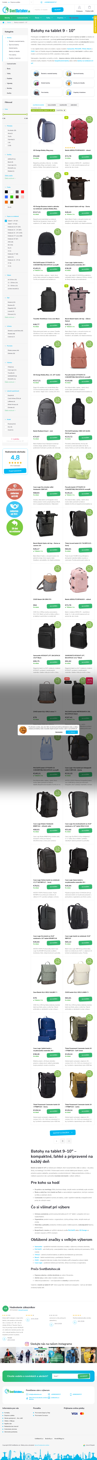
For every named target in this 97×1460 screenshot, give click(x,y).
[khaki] (12, 203)
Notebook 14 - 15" (14, 260)
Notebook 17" (13, 254)
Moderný (11, 302)
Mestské (11, 334)
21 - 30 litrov (12, 286)
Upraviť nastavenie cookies (42, 1445)
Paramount (11, 424)
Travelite (11, 373)
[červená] (23, 192)
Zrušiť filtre (16, 439)
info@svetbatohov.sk (35, 1394)
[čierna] (7, 192)
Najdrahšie (63, 105)
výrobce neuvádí (13, 289)
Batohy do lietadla (14, 51)
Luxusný (11, 311)
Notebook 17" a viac (15, 236)
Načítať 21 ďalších (61, 1133)
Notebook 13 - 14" (14, 230)
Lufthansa (11, 401)
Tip (9, 136)
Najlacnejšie (52, 105)
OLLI (10, 427)
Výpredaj (9, 83)
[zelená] (12, 197)
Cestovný (11, 337)
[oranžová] (7, 203)
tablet (10, 257)
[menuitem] (8, 18)
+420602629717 (56, 1394)
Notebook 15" (13, 239)
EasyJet (10, 395)
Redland (11, 171)
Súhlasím (72, 732)
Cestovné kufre (11, 64)
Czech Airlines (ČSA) (14, 398)
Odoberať (84, 1376)
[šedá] (18, 192)
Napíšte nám (8, 1424)
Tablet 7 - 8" (12, 224)
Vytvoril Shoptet (90, 1445)
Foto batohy (12, 55)
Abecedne (74, 105)
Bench (10, 162)
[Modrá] (7, 197)
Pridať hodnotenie (15, 471)
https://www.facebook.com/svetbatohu (38, 1398)
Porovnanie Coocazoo (41, 1415)
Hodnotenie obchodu (10, 1429)
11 (9, 266)
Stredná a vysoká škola (15, 331)
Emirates (11, 407)
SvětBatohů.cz (39, 1439)
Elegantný (12, 308)
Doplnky (9, 78)
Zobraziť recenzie (23, 1310)
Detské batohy (13, 48)
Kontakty (4, 2)
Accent (10, 430)
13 (9, 251)
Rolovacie (11, 314)
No (9, 207)
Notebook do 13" (14, 227)
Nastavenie (58, 732)
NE (10, 245)
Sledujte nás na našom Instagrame (51, 1344)
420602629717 (77, 1394)
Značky (9, 93)
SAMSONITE (12, 376)
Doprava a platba (15, 2)
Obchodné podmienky (10, 1432)
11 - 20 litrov (12, 283)
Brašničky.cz (48, 1439)
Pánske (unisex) (13, 350)
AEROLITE (11, 159)
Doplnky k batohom (15, 58)
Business (11, 305)
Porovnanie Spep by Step (42, 1413)
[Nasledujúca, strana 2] (62, 1141)
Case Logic (12, 165)
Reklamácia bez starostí (11, 1426)
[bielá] (12, 192)
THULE (10, 367)
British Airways (13, 404)
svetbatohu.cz (55, 1398)
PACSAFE (11, 168)
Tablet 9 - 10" (13, 221)
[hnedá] (18, 197)
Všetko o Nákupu (9, 1421)
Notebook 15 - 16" (15, 233)
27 (9, 263)
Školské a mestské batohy (16, 41)
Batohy (9, 38)
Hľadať (57, 10)
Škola (8, 69)
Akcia (10, 133)
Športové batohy (14, 45)
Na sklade (12, 130)
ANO (10, 242)
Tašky (9, 73)
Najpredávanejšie (38, 105)
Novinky (9, 88)
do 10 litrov (12, 280)
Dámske (11, 353)
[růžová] (23, 197)
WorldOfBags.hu (59, 1439)
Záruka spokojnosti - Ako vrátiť (13, 1418)
